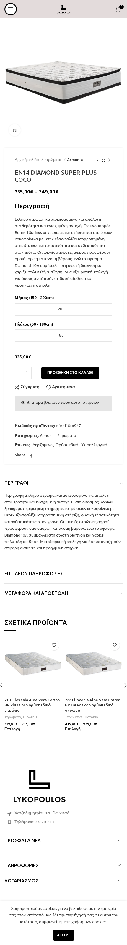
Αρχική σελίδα (27, 160)
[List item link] (63, 822)
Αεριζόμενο (42, 445)
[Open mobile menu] (10, 9)
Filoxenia (30, 718)
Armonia (75, 160)
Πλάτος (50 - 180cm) (34, 324)
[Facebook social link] (31, 456)
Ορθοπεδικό (67, 445)
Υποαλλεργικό (94, 445)
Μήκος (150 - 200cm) (34, 298)
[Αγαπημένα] (54, 645)
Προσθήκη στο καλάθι (70, 373)
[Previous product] (97, 160)
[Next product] (109, 160)
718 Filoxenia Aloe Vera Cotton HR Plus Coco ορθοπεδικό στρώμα (32, 705)
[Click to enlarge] (15, 130)
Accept (63, 935)
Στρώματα (53, 160)
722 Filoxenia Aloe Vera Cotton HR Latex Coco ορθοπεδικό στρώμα (92, 705)
